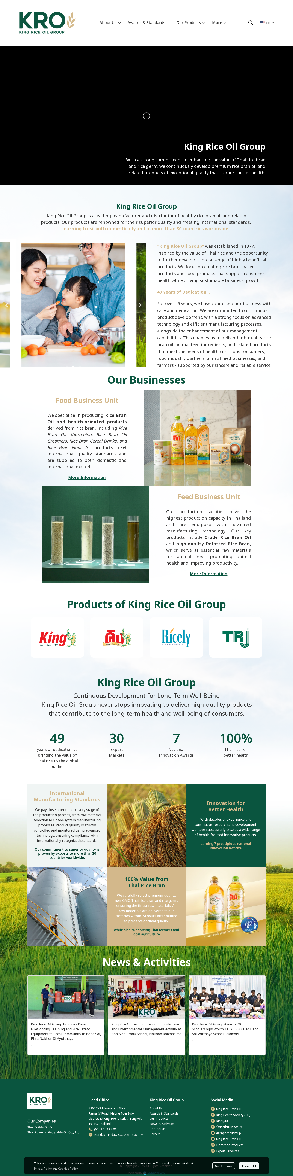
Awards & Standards (164, 1113)
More (217, 23)
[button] (250, 22)
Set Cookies (223, 1166)
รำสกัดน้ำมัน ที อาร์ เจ (229, 1127)
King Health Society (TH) (233, 1115)
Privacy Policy (43, 1168)
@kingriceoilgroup (228, 1133)
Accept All (249, 1166)
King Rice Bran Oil (228, 1109)
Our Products (159, 1118)
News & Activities (162, 1124)
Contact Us (157, 1129)
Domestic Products (229, 1145)
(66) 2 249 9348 (105, 1129)
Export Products (227, 1151)
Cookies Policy (68, 1168)
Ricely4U (222, 1121)
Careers (155, 1134)
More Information (87, 477)
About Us (156, 1108)
